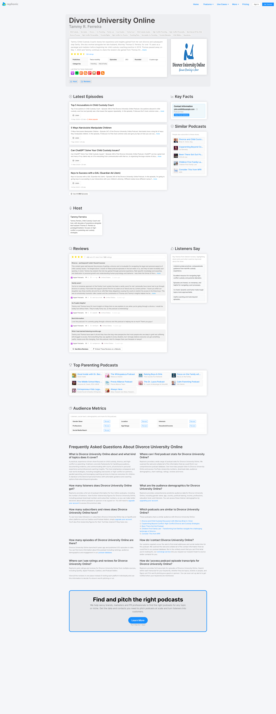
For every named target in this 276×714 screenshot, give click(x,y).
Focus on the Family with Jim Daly (189, 374)
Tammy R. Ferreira (85, 26)
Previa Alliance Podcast (121, 382)
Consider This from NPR (190, 169)
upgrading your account (149, 501)
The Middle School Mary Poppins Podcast (89, 382)
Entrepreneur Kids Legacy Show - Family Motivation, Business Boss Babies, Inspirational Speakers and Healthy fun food (89, 389)
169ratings (90, 54)
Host (75, 81)
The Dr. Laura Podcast (154, 382)
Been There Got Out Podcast (191, 154)
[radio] (72, 54)
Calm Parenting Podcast (188, 382)
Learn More (138, 620)
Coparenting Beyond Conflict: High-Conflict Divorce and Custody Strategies (191, 147)
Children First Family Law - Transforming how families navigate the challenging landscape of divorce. (191, 162)
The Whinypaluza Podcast (123, 374)
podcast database (105, 552)
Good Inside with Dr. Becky (89, 374)
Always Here (116, 389)
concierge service (164, 552)
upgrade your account (123, 519)
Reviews (86, 81)
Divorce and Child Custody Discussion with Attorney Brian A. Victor (191, 139)
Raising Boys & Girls (153, 374)
